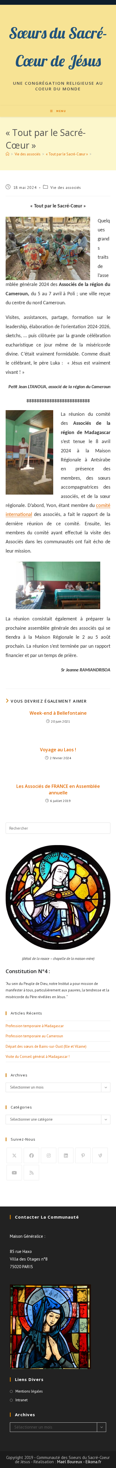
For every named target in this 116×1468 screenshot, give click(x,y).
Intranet (21, 1400)
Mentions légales (29, 1391)
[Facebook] (31, 1155)
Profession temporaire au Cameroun (34, 1036)
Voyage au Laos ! (58, 750)
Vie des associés (65, 187)
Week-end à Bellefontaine (58, 713)
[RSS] (31, 1172)
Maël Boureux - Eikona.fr (79, 1461)
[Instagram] (48, 1155)
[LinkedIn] (65, 1155)
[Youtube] (14, 1172)
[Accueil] (7, 154)
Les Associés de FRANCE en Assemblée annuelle (58, 789)
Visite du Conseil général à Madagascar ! (38, 1056)
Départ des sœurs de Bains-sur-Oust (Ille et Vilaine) (46, 1046)
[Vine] (100, 1155)
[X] (14, 1155)
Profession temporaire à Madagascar (35, 1026)
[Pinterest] (83, 1155)
